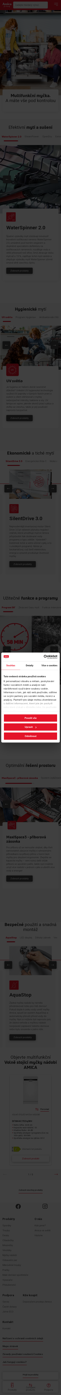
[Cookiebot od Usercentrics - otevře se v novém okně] (43, 657)
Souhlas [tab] (10, 665)
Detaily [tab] (29, 665)
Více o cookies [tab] (49, 665)
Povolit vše (31, 718)
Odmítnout (30, 736)
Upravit (29, 727)
